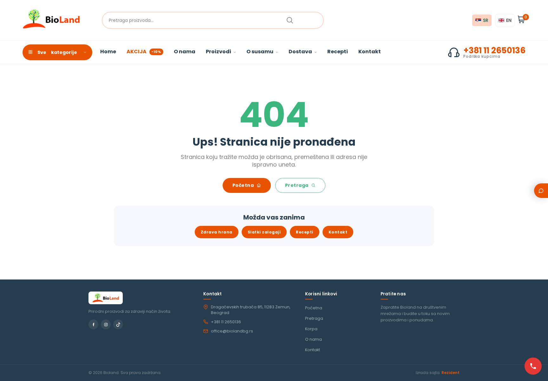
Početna (243, 185)
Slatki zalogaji (264, 232)
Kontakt (369, 51)
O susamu (260, 51)
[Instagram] (106, 324)
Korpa (311, 329)
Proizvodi (219, 51)
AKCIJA (144, 51)
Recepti (337, 51)
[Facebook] (93, 324)
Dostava (301, 51)
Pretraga (297, 185)
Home (108, 51)
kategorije (57, 52)
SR (485, 20)
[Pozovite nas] (533, 366)
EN (509, 20)
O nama (184, 51)
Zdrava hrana (216, 232)
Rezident (450, 372)
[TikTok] (118, 324)
